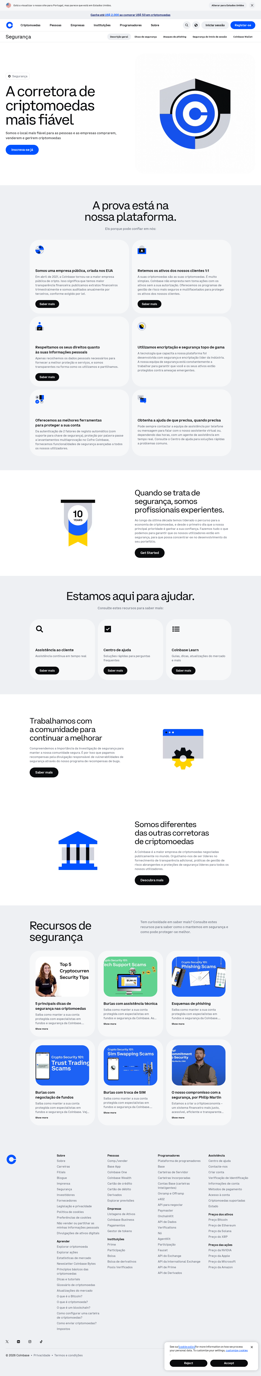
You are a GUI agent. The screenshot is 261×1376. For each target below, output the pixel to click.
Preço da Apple (219, 1256)
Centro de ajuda (219, 1161)
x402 (161, 1199)
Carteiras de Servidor (173, 1172)
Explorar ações (67, 1252)
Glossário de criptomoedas (76, 1285)
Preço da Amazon (220, 1267)
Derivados (114, 1195)
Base (161, 1166)
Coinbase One (117, 1172)
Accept (229, 1363)
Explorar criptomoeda (72, 1246)
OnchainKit (165, 1216)
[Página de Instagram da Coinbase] (29, 1341)
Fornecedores (67, 1200)
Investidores (66, 1195)
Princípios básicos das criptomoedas (72, 1271)
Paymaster (165, 1210)
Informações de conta (223, 1183)
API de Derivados (170, 1273)
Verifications (167, 1227)
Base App (114, 1166)
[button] (55, 25)
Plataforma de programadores (179, 1161)
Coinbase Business (120, 1219)
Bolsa (111, 1256)
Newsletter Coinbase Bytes (76, 1263)
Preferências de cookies (74, 1217)
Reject (188, 1363)
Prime (111, 1244)
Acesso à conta (219, 1195)
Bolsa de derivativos (121, 1261)
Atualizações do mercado (75, 1290)
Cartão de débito (119, 1189)
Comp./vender (117, 1161)
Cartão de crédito (119, 1183)
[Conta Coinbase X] (7, 1341)
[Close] (252, 1347)
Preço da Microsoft (222, 1261)
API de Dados (167, 1222)
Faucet (163, 1250)
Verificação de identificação (228, 1178)
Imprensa (63, 1183)
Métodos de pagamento (225, 1189)
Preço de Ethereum (222, 1225)
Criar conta (216, 1172)
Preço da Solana (219, 1231)
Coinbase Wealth (119, 1178)
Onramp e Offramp (171, 1193)
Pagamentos (116, 1225)
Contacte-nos (218, 1166)
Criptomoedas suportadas (226, 1200)
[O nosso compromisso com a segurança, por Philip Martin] (198, 1065)
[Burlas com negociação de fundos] (62, 1065)
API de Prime (167, 1267)
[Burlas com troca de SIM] (130, 1065)
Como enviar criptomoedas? (76, 1323)
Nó (160, 1233)
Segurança (64, 1189)
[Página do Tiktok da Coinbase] (41, 1341)
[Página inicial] (9, 25)
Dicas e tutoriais (68, 1279)
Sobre (61, 1161)
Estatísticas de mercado (74, 1258)
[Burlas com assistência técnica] (130, 977)
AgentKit (164, 1239)
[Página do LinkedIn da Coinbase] (18, 1341)
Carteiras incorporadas (174, 1178)
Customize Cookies (237, 1350)
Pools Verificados (120, 1267)
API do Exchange (169, 1256)
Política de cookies (70, 1212)
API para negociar (170, 1205)
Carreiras (63, 1166)
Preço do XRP (218, 1236)
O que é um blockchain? (73, 1307)
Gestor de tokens (119, 1231)
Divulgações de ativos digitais (78, 1233)
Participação (116, 1250)
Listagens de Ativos (121, 1214)
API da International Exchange (179, 1261)
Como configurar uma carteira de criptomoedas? (78, 1315)
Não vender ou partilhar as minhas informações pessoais (78, 1225)
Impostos (63, 1329)
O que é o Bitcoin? (69, 1296)
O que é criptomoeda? (72, 1302)
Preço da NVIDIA (220, 1250)
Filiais (61, 1172)
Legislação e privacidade (74, 1206)
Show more (41, 1028)
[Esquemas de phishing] (198, 977)
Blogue (62, 1178)
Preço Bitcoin (218, 1219)
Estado (213, 1206)
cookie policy (187, 1346)
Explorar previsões (120, 1200)
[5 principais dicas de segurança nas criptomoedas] (62, 977)
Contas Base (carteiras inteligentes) (174, 1186)
